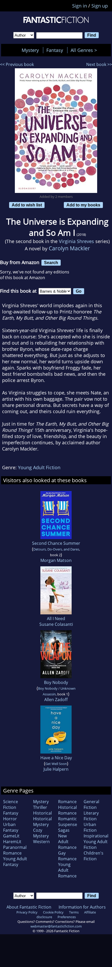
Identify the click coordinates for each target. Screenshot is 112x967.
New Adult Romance (67, 841)
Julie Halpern (56, 769)
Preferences (67, 917)
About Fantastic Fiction (29, 907)
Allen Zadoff (56, 699)
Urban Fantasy (10, 827)
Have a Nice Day (56, 758)
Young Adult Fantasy (15, 861)
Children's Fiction (93, 856)
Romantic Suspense (67, 821)
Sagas (64, 830)
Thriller (40, 807)
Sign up (99, 6)
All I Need (56, 618)
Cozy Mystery (41, 833)
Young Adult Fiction (39, 467)
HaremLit (12, 841)
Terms (74, 912)
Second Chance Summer (56, 543)
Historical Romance (67, 810)
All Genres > (85, 50)
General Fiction (91, 804)
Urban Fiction (90, 827)
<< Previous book (17, 64)
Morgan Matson (56, 560)
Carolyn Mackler (69, 248)
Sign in (79, 6)
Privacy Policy (27, 912)
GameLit (11, 836)
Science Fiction (10, 804)
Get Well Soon (56, 763)
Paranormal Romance (15, 850)
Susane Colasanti (56, 624)
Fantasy (54, 50)
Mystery (30, 50)
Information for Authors (82, 907)
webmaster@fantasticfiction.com (56, 926)
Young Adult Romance (67, 870)
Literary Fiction (91, 816)
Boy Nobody (56, 682)
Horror (10, 819)
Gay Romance (67, 856)
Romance (67, 801)
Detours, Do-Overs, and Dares (56, 549)
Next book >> (99, 64)
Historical (42, 813)
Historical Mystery (42, 821)
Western (41, 841)
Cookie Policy (53, 912)
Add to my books (83, 205)
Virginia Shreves (76, 241)
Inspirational (96, 836)
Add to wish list (27, 205)
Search (51, 262)
